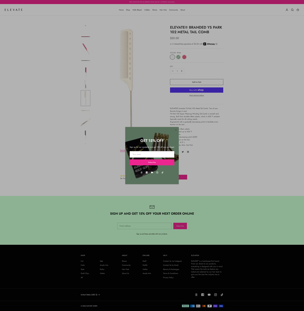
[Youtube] (152, 172)
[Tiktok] (162, 172)
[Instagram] (157, 172)
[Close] (175, 130)
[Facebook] (146, 172)
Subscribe (152, 162)
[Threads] (141, 172)
